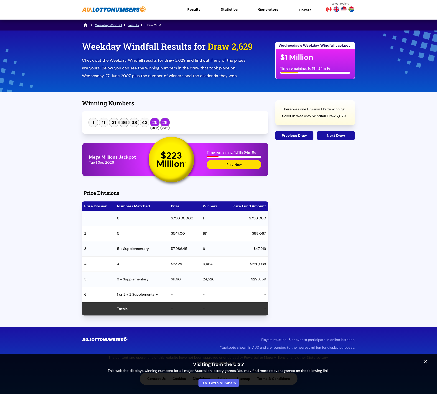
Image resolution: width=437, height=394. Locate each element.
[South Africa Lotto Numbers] (351, 9)
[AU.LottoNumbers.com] (114, 12)
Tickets (305, 10)
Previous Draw (294, 135)
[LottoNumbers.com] (85, 25)
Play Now (234, 164)
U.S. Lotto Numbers (218, 383)
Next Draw (336, 135)
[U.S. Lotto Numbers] (344, 9)
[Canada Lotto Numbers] (329, 9)
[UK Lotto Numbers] (336, 9)
